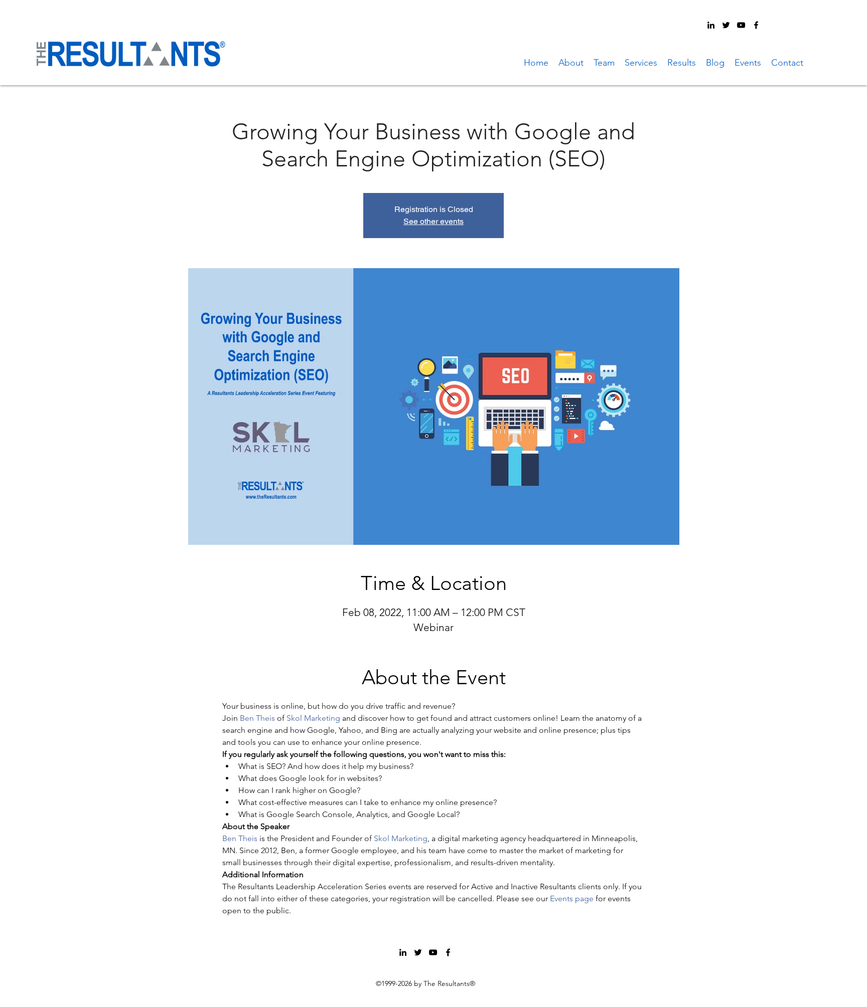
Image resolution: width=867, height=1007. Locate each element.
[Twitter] (726, 25)
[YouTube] (741, 25)
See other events (433, 221)
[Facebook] (756, 25)
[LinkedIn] (711, 25)
